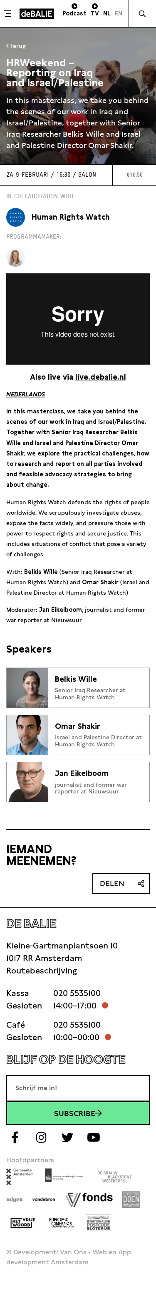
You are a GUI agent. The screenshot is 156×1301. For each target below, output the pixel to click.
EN (118, 13)
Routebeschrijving (41, 971)
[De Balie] (37, 13)
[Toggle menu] (8, 13)
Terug (17, 46)
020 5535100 (77, 993)
